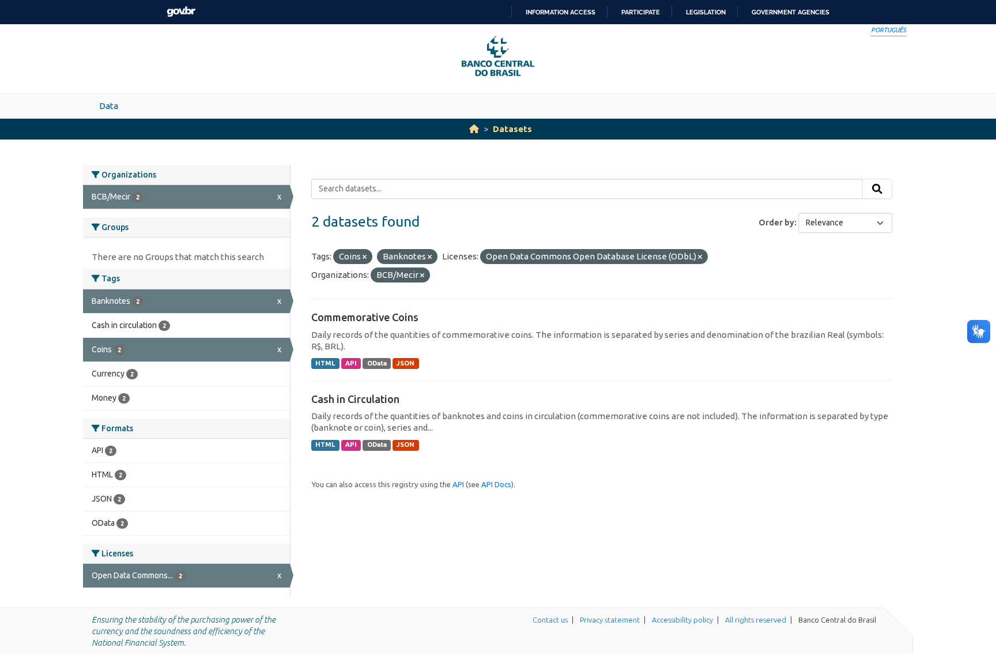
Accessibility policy (682, 620)
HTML (325, 363)
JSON (405, 363)
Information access (560, 12)
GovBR (181, 11)
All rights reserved (755, 620)
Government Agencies (790, 12)
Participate (640, 12)
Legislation (706, 12)
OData (377, 363)
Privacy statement (610, 620)
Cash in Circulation (355, 399)
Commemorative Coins (364, 317)
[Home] (474, 129)
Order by (776, 222)
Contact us (550, 620)
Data (108, 106)
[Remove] (365, 257)
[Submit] (877, 189)
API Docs (496, 484)
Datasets (512, 129)
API (351, 363)
